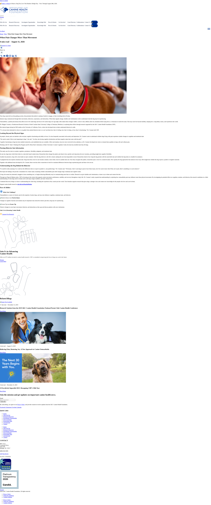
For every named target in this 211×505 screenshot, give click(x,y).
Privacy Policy (21, 404)
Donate (95, 22)
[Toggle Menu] (209, 29)
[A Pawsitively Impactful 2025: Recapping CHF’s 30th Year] (105, 368)
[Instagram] (10, 55)
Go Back (2, 31)
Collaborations (80, 22)
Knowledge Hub (41, 22)
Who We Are (3, 22)
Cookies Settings (7, 497)
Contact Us (87, 22)
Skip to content (4, 0)
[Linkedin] (13, 55)
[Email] (4, 55)
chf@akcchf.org (4, 454)
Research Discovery (14, 22)
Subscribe (3, 401)
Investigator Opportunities (28, 22)
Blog (5, 34)
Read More (3, 311)
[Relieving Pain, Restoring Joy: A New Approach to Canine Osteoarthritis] (105, 328)
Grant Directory (72, 22)
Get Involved (62, 22)
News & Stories (52, 22)
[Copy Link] (1, 55)
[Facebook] (7, 55)
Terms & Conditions (8, 495)
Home (1, 34)
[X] (15, 55)
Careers (5, 424)
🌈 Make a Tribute (5, 3)
